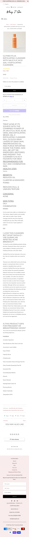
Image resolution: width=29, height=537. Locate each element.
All (16, 408)
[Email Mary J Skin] (17, 501)
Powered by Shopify (19, 525)
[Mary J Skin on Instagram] (15, 501)
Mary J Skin (6, 71)
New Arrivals (20, 410)
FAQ (14, 465)
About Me (14, 463)
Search (14, 461)
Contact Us (14, 470)
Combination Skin (7, 410)
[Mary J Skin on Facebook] (12, 501)
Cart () (14, 7)
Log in (8, 7)
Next (24, 420)
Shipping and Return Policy (14, 472)
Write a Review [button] (15, 439)
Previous (6, 420)
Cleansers (20, 408)
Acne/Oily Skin (12, 408)
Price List (14, 467)
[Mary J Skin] (14, 12)
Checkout (20, 7)
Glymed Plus (14, 410)
